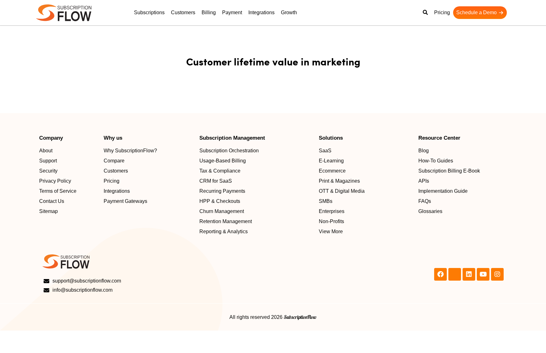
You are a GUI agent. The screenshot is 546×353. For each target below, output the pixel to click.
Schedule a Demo (476, 12)
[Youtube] (483, 274)
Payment (232, 12)
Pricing (442, 12)
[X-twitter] (454, 274)
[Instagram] (497, 274)
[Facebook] (440, 274)
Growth (289, 12)
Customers (183, 12)
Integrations (261, 12)
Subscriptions (149, 12)
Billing (209, 12)
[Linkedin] (469, 274)
